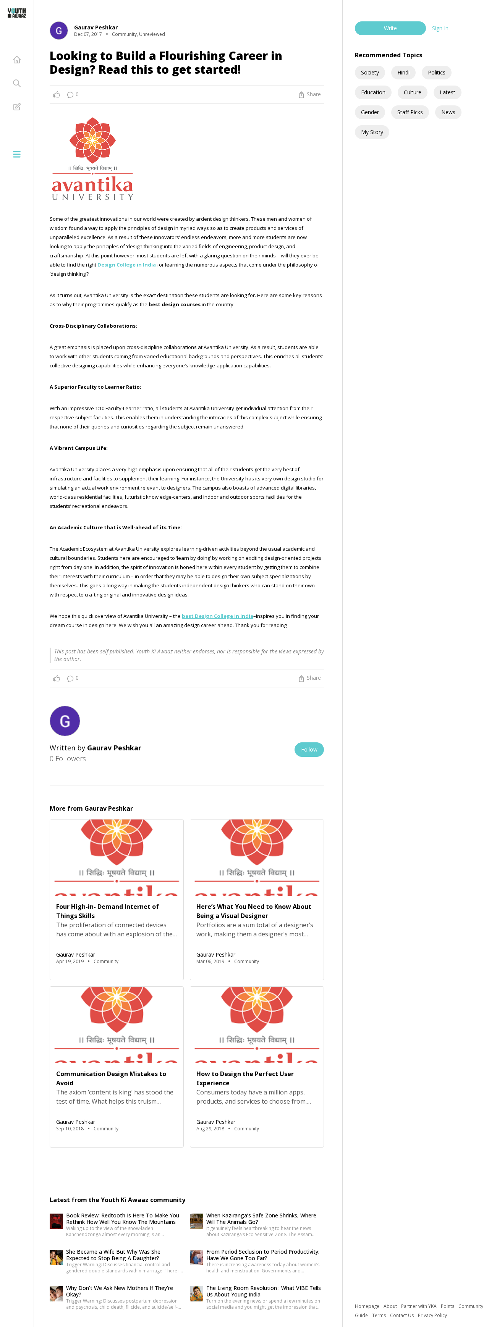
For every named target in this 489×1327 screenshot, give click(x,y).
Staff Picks (410, 112)
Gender (370, 112)
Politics (436, 72)
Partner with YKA (419, 1306)
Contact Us (402, 1315)
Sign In (440, 28)
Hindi (403, 72)
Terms (379, 1315)
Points (448, 1306)
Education (373, 92)
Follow (309, 749)
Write (390, 28)
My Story (372, 132)
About (391, 1306)
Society (370, 72)
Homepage (368, 1306)
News (448, 112)
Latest (447, 92)
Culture (412, 92)
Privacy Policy (432, 1315)
